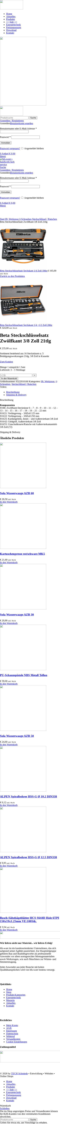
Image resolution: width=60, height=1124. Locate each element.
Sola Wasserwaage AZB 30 (17, 614)
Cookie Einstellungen (16, 1041)
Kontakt (10, 1005)
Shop (8, 992)
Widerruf (10, 1036)
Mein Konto (12, 1025)
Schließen (5, 1108)
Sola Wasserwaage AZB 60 (17, 493)
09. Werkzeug (12, 219)
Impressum (11, 1031)
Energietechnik (13, 997)
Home (9, 989)
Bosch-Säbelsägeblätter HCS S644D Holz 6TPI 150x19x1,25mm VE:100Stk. (29, 919)
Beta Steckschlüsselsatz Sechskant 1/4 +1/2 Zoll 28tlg (26, 325)
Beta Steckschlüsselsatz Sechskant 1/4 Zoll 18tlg (24, 270)
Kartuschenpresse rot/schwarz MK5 (22, 553)
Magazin (10, 1000)
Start (2, 219)
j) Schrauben (25, 219)
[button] (9, 502)
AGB (9, 1028)
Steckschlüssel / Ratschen (44, 219)
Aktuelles (10, 1003)
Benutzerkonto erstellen (21, 123)
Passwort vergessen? (10, 148)
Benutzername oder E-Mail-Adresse (18, 128)
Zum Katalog (6, 361)
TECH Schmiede (19, 1073)
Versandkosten (13, 1039)
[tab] (33, 392)
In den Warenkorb (9, 378)
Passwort (5, 137)
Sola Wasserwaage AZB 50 (17, 735)
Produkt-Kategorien (15, 995)
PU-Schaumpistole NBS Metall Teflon (23, 675)
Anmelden (5, 143)
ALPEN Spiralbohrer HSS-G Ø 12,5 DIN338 (28, 857)
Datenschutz (12, 1033)
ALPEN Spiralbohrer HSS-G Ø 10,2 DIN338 (28, 796)
